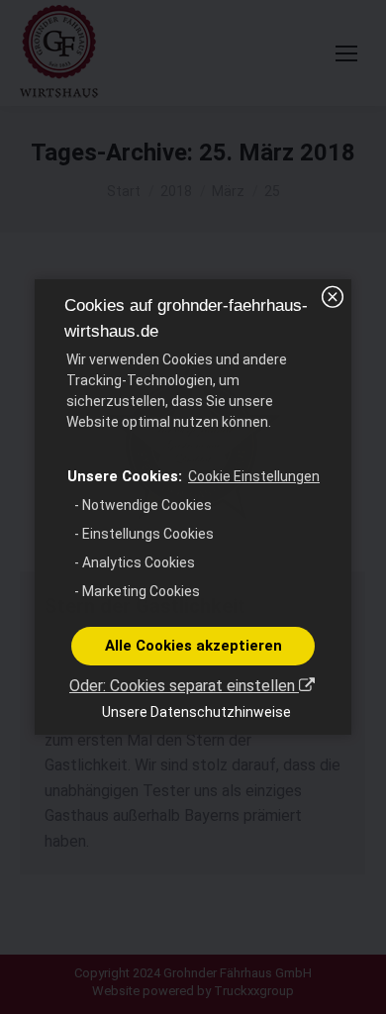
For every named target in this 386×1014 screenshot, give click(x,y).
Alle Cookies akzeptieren (193, 646)
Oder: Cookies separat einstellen (184, 685)
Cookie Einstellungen (254, 476)
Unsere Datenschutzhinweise (196, 712)
